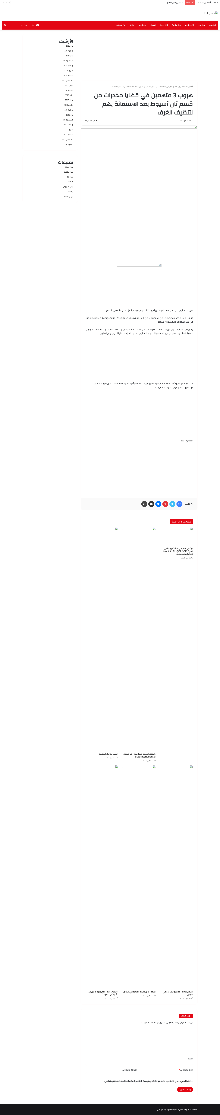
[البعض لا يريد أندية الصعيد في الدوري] (139, 877)
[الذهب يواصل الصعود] (101, 639)
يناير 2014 (69, 55)
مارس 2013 (68, 105)
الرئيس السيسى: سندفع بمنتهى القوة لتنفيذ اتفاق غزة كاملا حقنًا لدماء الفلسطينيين (178, 551)
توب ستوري (68, 186)
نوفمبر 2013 (68, 65)
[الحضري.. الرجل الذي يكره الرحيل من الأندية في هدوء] (101, 877)
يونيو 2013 (69, 90)
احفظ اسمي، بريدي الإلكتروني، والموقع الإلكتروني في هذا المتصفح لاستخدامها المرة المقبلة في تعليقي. (147, 1081)
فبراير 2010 (69, 144)
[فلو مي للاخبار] (211, 13)
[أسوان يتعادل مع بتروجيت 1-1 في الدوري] (176, 877)
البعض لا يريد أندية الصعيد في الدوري (139, 992)
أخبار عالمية (176, 25)
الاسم (190, 1058)
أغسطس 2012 (67, 139)
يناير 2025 (69, 46)
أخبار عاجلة (189, 25)
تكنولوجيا (142, 25)
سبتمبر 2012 (68, 134)
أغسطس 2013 (67, 80)
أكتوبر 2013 (68, 70)
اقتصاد (153, 25)
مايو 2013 (69, 95)
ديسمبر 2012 (68, 120)
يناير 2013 (69, 115)
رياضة (132, 25)
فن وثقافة (120, 25)
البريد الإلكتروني (186, 1070)
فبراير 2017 (69, 51)
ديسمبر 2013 (68, 60)
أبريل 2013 (69, 100)
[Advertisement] (139, 55)
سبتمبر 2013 (68, 75)
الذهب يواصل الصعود (174, 2)
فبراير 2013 (69, 110)
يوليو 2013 (68, 85)
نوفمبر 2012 (68, 124)
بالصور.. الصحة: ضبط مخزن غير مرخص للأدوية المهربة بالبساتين (139, 755)
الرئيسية (212, 25)
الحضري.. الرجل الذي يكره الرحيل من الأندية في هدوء (103, 993)
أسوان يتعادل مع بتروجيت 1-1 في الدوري (178, 993)
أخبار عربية (164, 25)
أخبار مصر (201, 25)
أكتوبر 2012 (68, 129)
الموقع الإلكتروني (129, 1070)
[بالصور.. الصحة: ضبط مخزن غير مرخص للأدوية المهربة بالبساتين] (139, 639)
